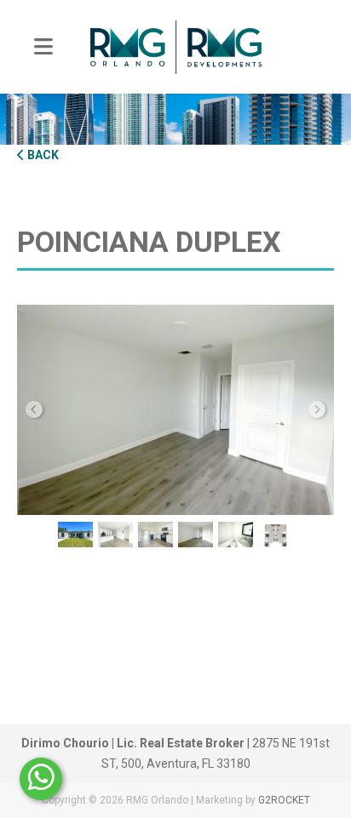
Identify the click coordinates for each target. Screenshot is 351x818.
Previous (34, 409)
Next (316, 409)
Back (42, 155)
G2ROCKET (284, 800)
